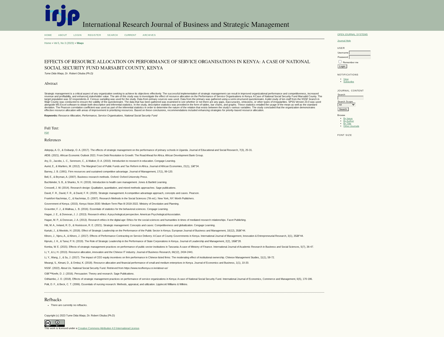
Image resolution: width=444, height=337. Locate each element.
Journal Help (344, 40)
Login (78, 35)
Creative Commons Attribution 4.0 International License (108, 328)
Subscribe (348, 81)
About (62, 35)
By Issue (348, 118)
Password (343, 57)
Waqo (80, 43)
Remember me (350, 62)
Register (94, 35)
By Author (348, 121)
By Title (347, 123)
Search (112, 35)
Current (130, 35)
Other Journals (351, 126)
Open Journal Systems (352, 34)
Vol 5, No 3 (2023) (64, 43)
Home (48, 35)
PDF (46, 132)
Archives (149, 35)
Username (343, 52)
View (345, 79)
